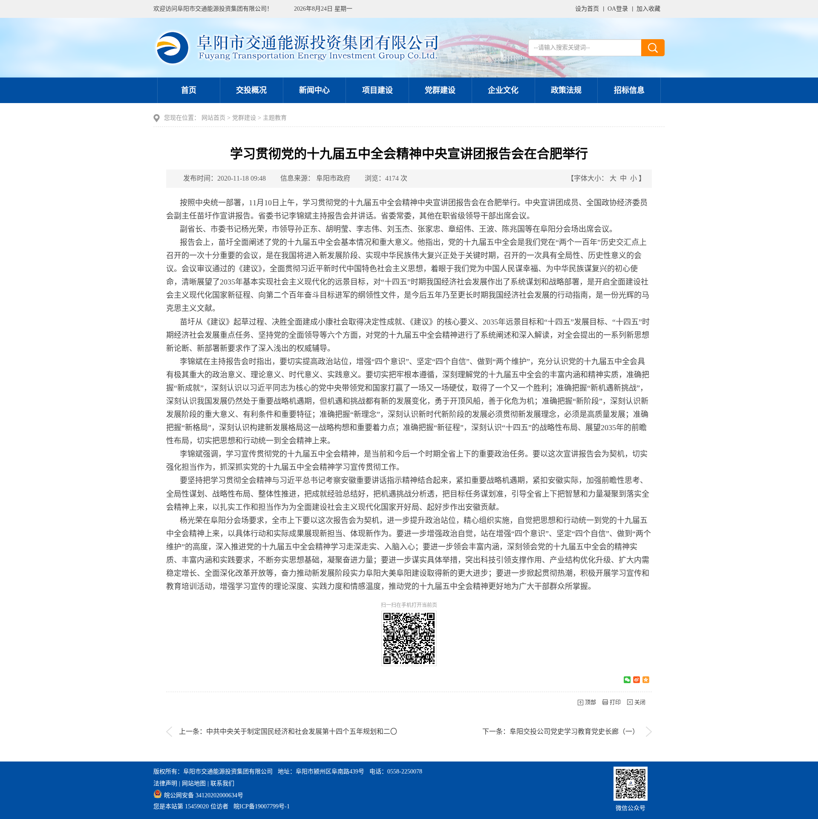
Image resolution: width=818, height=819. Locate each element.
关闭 (639, 702)
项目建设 (377, 90)
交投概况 (251, 90)
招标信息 (629, 90)
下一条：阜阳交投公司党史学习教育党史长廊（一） (560, 731)
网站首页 (213, 118)
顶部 (590, 702)
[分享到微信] (627, 679)
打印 (615, 702)
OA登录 (618, 9)
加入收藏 (648, 9)
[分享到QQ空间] (645, 679)
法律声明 (165, 783)
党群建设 (440, 90)
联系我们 (222, 783)
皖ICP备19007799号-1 (261, 806)
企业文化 (503, 90)
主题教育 (275, 118)
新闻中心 (314, 90)
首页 (188, 90)
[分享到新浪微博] (636, 679)
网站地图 (194, 783)
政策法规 (566, 90)
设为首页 (587, 9)
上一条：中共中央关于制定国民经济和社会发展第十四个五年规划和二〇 (288, 731)
